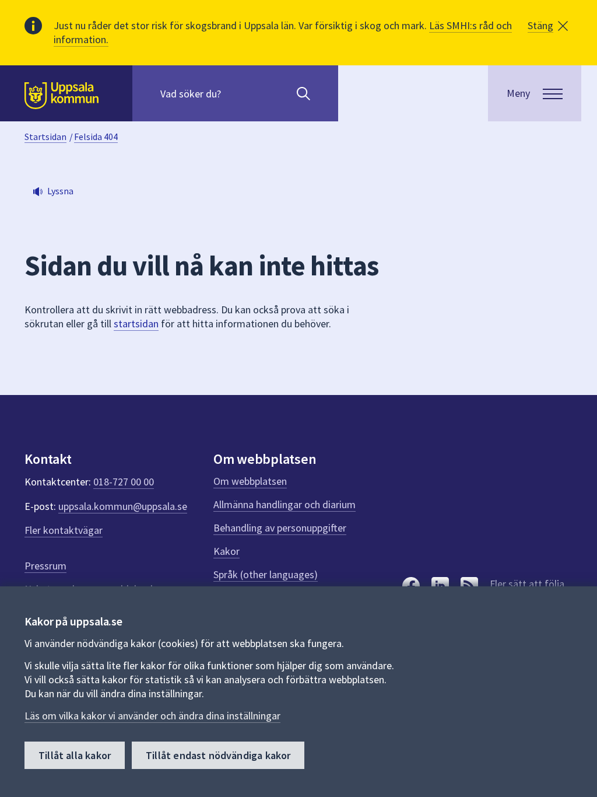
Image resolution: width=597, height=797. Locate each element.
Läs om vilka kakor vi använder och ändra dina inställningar (152, 715)
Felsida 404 (96, 136)
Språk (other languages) (265, 574)
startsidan (136, 323)
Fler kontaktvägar (63, 530)
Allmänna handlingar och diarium (284, 504)
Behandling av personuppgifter (279, 527)
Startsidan (45, 136)
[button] (548, 26)
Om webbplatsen (250, 481)
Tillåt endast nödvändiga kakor (218, 755)
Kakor (226, 551)
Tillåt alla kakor (74, 755)
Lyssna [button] (60, 191)
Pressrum (45, 565)
